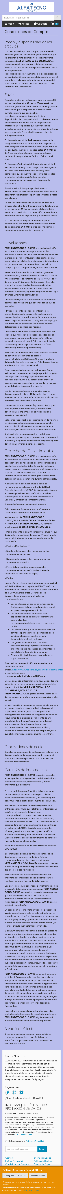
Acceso (25, 23)
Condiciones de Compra (17, 1164)
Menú (10, 23)
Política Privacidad (14, 1161)
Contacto (42, 23)
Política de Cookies (31, 1190)
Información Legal (42, 1157)
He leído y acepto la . (26, 1141)
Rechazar (22, 1175)
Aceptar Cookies (38, 1175)
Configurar (9, 1175)
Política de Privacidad (23, 1135)
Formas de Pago (42, 1164)
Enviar (42, 1149)
